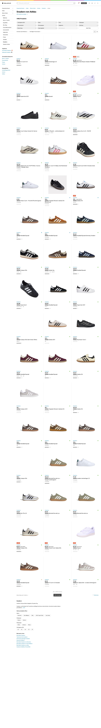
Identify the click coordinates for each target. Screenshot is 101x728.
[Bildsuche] (74, 3)
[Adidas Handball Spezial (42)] (86, 260)
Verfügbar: (32, 31)
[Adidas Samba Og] (57, 260)
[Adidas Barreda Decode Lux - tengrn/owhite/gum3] (57, 468)
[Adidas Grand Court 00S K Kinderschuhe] (86, 155)
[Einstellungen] (78, 3)
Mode (3, 10)
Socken (3, 64)
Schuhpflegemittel (6, 70)
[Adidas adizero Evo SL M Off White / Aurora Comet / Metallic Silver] (29, 155)
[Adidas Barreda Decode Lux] (57, 503)
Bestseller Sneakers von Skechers (24, 642)
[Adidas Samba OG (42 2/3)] (86, 190)
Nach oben (96, 595)
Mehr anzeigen (57, 595)
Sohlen (3, 74)
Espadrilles (5, 22)
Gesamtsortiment (6, 8)
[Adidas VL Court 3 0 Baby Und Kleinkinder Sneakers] (57, 155)
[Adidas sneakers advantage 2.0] (86, 468)
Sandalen (5, 39)
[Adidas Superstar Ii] (29, 294)
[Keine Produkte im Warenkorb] (98, 3)
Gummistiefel (6, 30)
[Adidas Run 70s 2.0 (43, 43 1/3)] (29, 503)
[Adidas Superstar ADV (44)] (29, 86)
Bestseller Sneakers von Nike (23, 645)
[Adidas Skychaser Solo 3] (86, 329)
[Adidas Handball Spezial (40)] (29, 433)
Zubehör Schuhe (6, 44)
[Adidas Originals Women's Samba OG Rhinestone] (57, 190)
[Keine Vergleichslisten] (92, 3)
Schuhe (3, 15)
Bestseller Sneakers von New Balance (24, 643)
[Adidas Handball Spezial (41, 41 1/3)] (57, 433)
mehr (24, 607)
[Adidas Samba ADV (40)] (57, 329)
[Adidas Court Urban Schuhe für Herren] (29, 120)
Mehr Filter (88, 28)
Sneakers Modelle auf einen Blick (23, 646)
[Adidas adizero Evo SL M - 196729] (86, 120)
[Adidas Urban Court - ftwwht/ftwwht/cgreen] (29, 190)
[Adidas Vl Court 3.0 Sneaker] (57, 572)
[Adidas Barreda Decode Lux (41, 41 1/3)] (86, 503)
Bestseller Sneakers (21, 635)
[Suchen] (18, 3)
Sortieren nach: (20, 31)
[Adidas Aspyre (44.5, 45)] (86, 86)
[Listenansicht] (97, 32)
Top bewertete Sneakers (22, 637)
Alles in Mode (5, 13)
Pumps (4, 37)
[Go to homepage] (6, 3)
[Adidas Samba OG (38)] (86, 398)
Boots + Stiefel (6, 20)
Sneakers (5, 42)
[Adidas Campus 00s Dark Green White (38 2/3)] (29, 329)
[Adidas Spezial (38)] (57, 86)
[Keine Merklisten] (95, 3)
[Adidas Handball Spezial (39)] (29, 225)
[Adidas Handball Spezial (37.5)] (86, 433)
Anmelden (84, 3)
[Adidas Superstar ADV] (86, 294)
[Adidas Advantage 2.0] (57, 51)
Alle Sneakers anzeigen (21, 14)
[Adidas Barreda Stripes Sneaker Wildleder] (86, 51)
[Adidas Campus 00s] (29, 260)
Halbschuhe (5, 32)
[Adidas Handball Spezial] (57, 225)
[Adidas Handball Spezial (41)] (57, 364)
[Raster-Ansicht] (95, 32)
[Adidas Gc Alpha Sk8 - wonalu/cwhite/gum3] (86, 572)
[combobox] (25, 31)
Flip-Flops (5, 25)
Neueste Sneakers (21, 640)
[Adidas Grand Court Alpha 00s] (57, 537)
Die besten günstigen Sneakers (23, 638)
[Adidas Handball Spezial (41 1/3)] (57, 294)
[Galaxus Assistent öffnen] (89, 3)
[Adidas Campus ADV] (29, 398)
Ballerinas (5, 17)
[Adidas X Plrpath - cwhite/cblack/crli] (57, 120)
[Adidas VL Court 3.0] (29, 51)
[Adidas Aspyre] (86, 537)
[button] (41, 58)
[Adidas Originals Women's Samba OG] (57, 398)
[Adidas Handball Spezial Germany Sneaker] (86, 225)
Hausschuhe (5, 34)
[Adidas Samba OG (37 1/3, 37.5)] (86, 364)
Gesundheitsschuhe (7, 27)
